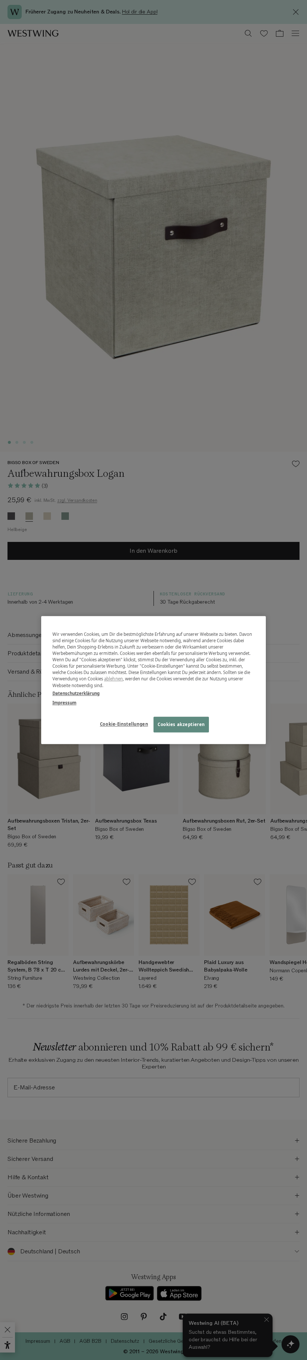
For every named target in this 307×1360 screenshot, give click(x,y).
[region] (153, 680)
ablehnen (113, 679)
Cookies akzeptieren (181, 724)
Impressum (64, 702)
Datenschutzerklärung (76, 693)
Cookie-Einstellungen (124, 724)
